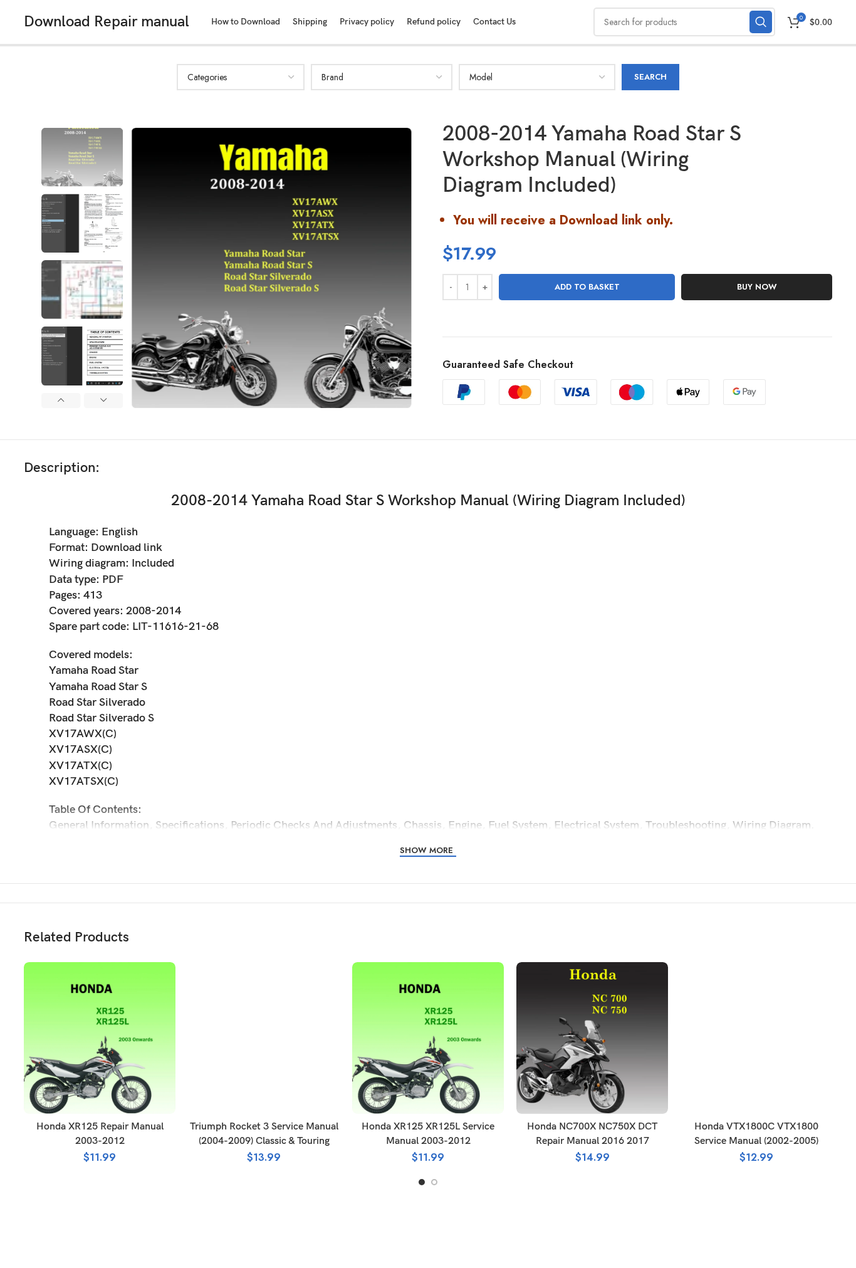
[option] (82, 157)
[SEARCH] (760, 22)
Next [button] (103, 400)
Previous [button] (60, 400)
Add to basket (587, 287)
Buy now (757, 287)
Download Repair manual (106, 22)
